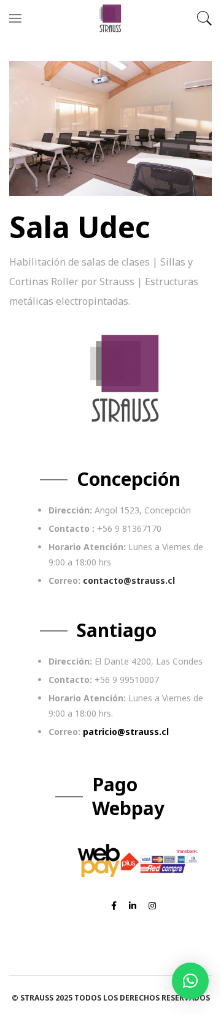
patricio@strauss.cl (126, 731)
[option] (110, 128)
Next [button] (190, 128)
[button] (190, 981)
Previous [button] (30, 128)
